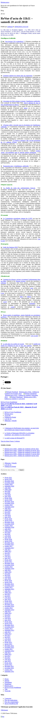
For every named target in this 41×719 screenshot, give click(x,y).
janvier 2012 (8, 664)
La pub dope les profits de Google (13, 344)
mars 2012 (8, 661)
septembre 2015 (9, 589)
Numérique (8, 684)
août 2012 (8, 652)
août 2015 (8, 591)
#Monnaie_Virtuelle (11, 420)
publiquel (10, 26)
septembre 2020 (9, 486)
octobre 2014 (8, 608)
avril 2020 (8, 495)
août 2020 (8, 488)
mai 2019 (7, 513)
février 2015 (8, 601)
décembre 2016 (9, 563)
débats (29, 296)
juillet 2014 (8, 613)
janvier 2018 (8, 541)
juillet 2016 (8, 572)
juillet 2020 (8, 489)
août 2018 (8, 529)
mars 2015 (8, 599)
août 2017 (8, 549)
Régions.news (5, 2)
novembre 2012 (9, 647)
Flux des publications (11, 700)
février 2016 (8, 580)
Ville (6, 689)
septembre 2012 (9, 651)
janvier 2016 (8, 582)
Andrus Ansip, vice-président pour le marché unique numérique (20, 151)
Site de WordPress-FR (11, 703)
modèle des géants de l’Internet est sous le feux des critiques (20, 344)
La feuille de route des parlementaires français (19, 188)
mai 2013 (7, 637)
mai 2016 (7, 575)
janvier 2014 (8, 623)
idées (21, 296)
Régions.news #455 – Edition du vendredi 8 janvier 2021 (22, 455)
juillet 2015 (8, 592)
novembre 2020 (9, 483)
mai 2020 (7, 493)
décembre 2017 (9, 543)
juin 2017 (7, 553)
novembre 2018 (9, 524)
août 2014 (8, 611)
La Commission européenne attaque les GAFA (17, 218)
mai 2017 (7, 555)
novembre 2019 (9, 503)
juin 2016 (7, 573)
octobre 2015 (8, 587)
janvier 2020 (8, 500)
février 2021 (8, 477)
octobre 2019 (8, 505)
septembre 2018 (9, 527)
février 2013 (8, 642)
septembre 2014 (9, 610)
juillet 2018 (8, 531)
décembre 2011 (9, 666)
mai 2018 (7, 534)
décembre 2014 (9, 604)
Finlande (32, 303)
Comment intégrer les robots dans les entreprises (17, 75)
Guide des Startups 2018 (10, 247)
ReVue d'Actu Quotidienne (9, 402)
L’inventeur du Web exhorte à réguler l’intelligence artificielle (21, 101)
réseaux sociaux (21, 281)
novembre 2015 (9, 585)
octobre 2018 (8, 525)
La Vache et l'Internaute (19, 434)
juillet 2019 (8, 510)
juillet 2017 (8, 551)
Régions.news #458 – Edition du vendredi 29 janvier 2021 (22, 450)
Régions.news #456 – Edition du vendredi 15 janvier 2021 (22, 454)
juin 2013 (7, 635)
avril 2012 (8, 659)
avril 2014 (8, 618)
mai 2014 (7, 616)
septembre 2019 (9, 507)
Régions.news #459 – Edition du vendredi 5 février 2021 (22, 449)
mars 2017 (8, 558)
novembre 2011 (9, 668)
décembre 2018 (9, 522)
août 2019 (8, 508)
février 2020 (8, 498)
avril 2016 (8, 577)
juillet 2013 (8, 634)
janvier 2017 (8, 561)
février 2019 (8, 519)
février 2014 (8, 622)
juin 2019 (7, 512)
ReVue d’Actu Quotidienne (13, 412)
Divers (7, 679)
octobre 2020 (8, 484)
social (5, 302)
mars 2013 (8, 640)
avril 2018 (8, 536)
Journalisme (8, 682)
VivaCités (7, 415)
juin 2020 (7, 491)
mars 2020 (8, 496)
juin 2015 (7, 594)
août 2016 (8, 570)
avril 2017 (8, 556)
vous (31, 288)
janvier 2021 (8, 479)
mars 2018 (8, 537)
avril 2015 (8, 597)
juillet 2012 (8, 654)
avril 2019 (8, 515)
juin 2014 (7, 615)
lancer (25, 108)
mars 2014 (8, 620)
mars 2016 (8, 579)
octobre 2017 (8, 546)
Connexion (8, 698)
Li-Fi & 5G (8, 419)
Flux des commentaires (11, 702)
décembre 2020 (9, 481)
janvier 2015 (8, 603)
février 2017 (8, 560)
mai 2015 (7, 596)
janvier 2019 (8, 520)
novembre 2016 (9, 565)
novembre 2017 (9, 544)
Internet (7, 680)
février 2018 (8, 539)
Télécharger (4, 710)
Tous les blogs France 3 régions (10, 441)
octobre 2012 (8, 649)
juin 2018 (7, 532)
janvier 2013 (8, 644)
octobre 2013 (8, 628)
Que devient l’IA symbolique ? (14, 41)
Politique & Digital (10, 417)
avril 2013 (8, 639)
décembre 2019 (9, 501)
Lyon (2, 293)
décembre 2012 (9, 646)
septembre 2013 (9, 630)
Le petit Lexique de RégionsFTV (15, 438)
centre (12, 307)
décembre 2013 (9, 625)
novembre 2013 (9, 627)
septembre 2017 (9, 548)
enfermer (3, 283)
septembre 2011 (9, 671)
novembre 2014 (9, 606)
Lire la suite (34, 336)
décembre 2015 (9, 584)
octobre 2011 (8, 670)
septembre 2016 (9, 568)
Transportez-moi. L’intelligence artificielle (16, 166)
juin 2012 (7, 656)
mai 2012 (7, 658)
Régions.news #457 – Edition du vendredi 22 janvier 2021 (22, 452)
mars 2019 (8, 517)
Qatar (38, 307)
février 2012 (8, 663)
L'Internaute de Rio (22, 429)
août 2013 (8, 632)
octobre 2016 (8, 567)
